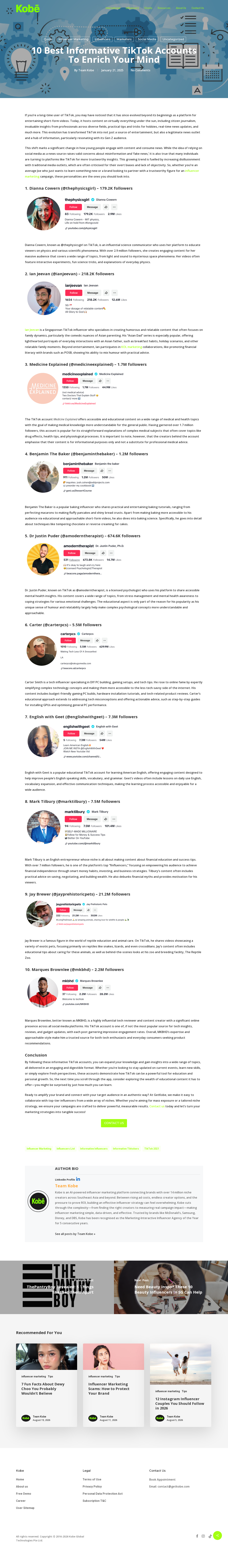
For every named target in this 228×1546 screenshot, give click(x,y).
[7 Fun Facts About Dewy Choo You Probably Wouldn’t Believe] (46, 1385)
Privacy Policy (92, 1486)
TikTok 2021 (151, 1148)
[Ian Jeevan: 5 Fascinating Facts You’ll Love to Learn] (78, 320)
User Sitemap (25, 1508)
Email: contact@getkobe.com (169, 1486)
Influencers (102, 39)
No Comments (140, 70)
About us (22, 1486)
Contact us (157, 1106)
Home (20, 1479)
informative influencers (94, 1148)
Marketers (124, 39)
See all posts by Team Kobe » (75, 1234)
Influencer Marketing (39, 1148)
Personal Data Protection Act (103, 1493)
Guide (48, 39)
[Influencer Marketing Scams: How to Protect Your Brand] (113, 1385)
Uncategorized (173, 39)
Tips (50, 1376)
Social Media (147, 39)
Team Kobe (86, 70)
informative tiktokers (126, 1148)
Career (21, 1501)
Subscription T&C (94, 1501)
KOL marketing (131, 347)
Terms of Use (92, 1479)
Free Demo (23, 1493)
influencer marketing (73, 39)
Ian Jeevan (32, 330)
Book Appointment (162, 1479)
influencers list (66, 1148)
